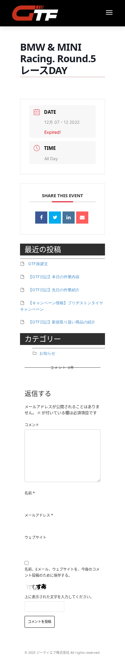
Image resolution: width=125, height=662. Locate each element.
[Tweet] (55, 217)
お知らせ (47, 353)
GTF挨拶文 (38, 263)
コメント (32, 424)
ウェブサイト (35, 537)
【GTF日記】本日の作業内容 (53, 276)
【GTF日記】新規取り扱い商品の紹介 (61, 321)
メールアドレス (37, 515)
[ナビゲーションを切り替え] (109, 12)
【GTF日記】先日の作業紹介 (53, 289)
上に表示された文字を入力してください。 (59, 597)
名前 (28, 493)
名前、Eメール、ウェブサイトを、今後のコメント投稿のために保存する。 (62, 572)
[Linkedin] (68, 217)
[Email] (82, 217)
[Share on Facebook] (41, 217)
